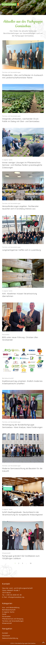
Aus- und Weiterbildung (10, 607)
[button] (38, 3)
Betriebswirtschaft (8, 378)
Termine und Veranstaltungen (11, 72)
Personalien (5, 334)
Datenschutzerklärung (10, 638)
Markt (4, 614)
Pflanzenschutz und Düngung (12, 619)
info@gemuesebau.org (16, 597)
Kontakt (5, 633)
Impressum (6, 635)
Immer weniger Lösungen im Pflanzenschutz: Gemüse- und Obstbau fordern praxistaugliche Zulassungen (22, 165)
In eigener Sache (7, 160)
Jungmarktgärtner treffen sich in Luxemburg (21, 250)
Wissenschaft (6, 553)
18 (30, 563)
